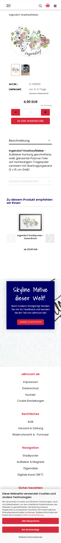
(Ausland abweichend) (38, 93)
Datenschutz (30, 388)
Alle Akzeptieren (30, 520)
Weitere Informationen (30, 537)
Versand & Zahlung (30, 428)
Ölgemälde (30, 468)
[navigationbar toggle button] (55, 6)
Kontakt (30, 395)
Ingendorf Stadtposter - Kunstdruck (30, 237)
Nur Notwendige (30, 529)
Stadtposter (30, 455)
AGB (30, 422)
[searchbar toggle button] (40, 6)
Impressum (30, 382)
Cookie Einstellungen (30, 401)
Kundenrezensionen (23, 181)
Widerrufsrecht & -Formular (30, 434)
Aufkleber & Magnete (30, 462)
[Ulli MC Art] (6, 6)
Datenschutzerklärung (33, 515)
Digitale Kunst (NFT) (30, 474)
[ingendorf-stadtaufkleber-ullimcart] (30, 41)
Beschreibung (19, 141)
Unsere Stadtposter (30, 322)
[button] (15, 112)
